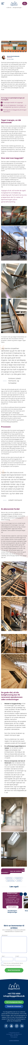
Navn (3, 956)
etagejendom (18, 878)
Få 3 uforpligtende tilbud (14, 1002)
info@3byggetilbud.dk (14, 996)
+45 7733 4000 (14, 994)
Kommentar (5, 935)
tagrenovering (10, 880)
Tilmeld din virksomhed (14, 1006)
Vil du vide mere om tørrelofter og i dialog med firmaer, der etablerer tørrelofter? (13, 871)
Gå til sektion (12, 907)
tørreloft (19, 880)
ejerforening (9, 878)
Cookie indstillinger (14, 1040)
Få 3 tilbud (24, 3)
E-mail (17, 956)
